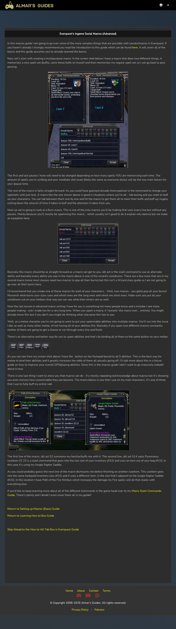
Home (69, 591)
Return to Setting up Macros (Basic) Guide (33, 509)
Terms (107, 591)
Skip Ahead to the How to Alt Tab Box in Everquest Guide (43, 529)
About (81, 591)
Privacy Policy (80, 610)
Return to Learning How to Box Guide (30, 516)
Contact (93, 591)
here (135, 47)
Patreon (99, 610)
